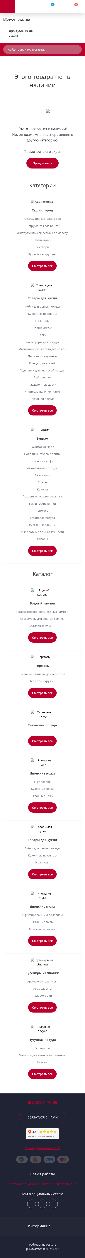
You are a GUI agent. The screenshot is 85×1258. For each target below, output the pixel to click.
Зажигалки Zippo (42, 447)
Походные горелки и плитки (42, 496)
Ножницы (42, 321)
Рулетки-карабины (42, 525)
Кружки (42, 489)
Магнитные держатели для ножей (42, 349)
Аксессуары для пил (42, 929)
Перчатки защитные (42, 356)
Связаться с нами (42, 1117)
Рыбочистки (42, 377)
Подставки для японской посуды (42, 370)
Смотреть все (42, 266)
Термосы (42, 510)
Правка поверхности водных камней (42, 612)
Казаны (42, 1062)
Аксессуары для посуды (42, 342)
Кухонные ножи (42, 789)
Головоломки (42, 996)
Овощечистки (42, 328)
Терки (42, 335)
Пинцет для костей (42, 363)
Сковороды (42, 1048)
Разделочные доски (42, 384)
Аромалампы (42, 989)
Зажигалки (42, 475)
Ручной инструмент (42, 254)
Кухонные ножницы (42, 314)
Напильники (42, 240)
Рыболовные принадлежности (42, 532)
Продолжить (42, 163)
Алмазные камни (42, 626)
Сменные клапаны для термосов (42, 674)
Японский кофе (42, 461)
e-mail (13, 36)
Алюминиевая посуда (42, 468)
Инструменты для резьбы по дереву (42, 233)
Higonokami (42, 782)
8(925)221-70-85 (21, 30)
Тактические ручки (42, 504)
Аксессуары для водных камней (42, 619)
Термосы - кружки (42, 681)
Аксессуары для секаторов (42, 219)
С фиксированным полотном (42, 915)
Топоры (42, 539)
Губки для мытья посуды (42, 306)
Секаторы (42, 247)
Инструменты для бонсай (42, 226)
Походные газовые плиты (42, 454)
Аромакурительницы (42, 981)
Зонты (42, 482)
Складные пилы (42, 922)
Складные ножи (42, 796)
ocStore (51, 1244)
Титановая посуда (42, 518)
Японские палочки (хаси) (42, 391)
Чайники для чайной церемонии (42, 1055)
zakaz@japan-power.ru (42, 1148)
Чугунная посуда (42, 399)
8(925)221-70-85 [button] (42, 1102)
